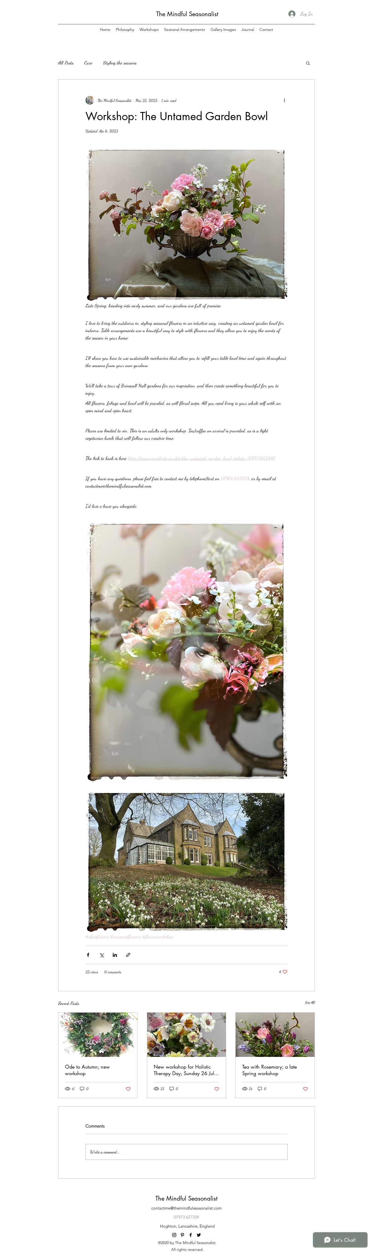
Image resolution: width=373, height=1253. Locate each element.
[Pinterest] (182, 1235)
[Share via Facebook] (88, 954)
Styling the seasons (120, 63)
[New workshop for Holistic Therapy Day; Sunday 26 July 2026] (186, 1035)
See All (310, 1002)
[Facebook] (190, 1235)
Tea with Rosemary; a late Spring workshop (269, 1070)
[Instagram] (174, 1235)
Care (88, 63)
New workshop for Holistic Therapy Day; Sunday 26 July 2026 (185, 1070)
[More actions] (284, 100)
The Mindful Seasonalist (187, 14)
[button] (307, 63)
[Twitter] (199, 1235)
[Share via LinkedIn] (114, 954)
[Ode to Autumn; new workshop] (97, 1035)
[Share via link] (128, 954)
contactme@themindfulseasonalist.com (186, 1208)
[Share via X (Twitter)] (101, 954)
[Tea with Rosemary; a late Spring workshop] (275, 1035)
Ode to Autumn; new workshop (87, 1070)
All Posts (65, 63)
